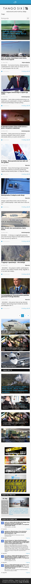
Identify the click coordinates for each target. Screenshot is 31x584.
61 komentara (6, 308)
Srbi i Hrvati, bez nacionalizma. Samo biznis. (13, 228)
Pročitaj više (25, 71)
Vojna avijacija (26, 62)
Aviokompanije (25, 96)
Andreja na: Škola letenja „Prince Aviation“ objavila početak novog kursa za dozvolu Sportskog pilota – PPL (16, 532)
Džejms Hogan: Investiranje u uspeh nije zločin (14, 93)
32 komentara (6, 274)
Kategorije (5, 18)
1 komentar (5, 174)
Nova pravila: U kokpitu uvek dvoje (12, 195)
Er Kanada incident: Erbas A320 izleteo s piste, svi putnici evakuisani (14, 127)
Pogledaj (28, 529)
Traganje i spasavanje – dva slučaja (13, 262)
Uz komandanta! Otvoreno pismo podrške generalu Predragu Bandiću (15, 296)
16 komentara (6, 241)
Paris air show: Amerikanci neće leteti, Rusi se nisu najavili (14, 58)
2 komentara (5, 71)
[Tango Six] (15, 8)
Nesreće (27, 165)
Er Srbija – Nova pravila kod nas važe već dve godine (14, 161)
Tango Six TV (7, 370)
